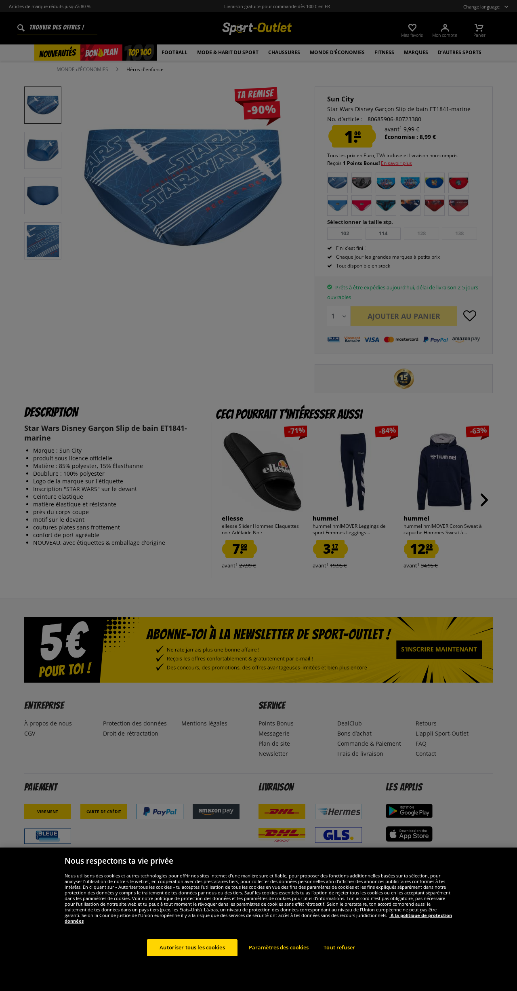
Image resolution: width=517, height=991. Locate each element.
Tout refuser (339, 947)
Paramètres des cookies (279, 947)
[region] (258, 919)
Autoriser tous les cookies (192, 947)
